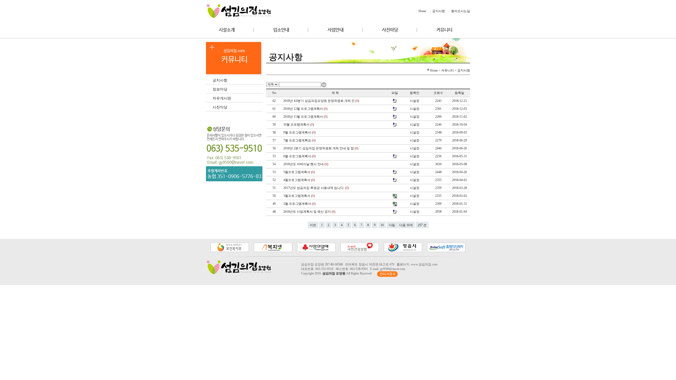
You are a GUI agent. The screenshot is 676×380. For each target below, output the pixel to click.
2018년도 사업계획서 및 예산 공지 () (309, 211)
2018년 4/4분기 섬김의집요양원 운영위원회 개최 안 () (321, 101)
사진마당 (220, 107)
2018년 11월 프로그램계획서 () (305, 116)
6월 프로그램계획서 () (299, 156)
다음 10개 (406, 225)
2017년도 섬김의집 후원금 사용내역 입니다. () (316, 188)
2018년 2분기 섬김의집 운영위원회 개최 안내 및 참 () (321, 148)
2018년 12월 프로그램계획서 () (305, 109)
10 (382, 225)
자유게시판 (222, 98)
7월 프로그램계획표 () (299, 140)
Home (422, 11)
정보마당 (220, 89)
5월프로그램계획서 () (299, 172)
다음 (392, 225)
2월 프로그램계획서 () (299, 204)
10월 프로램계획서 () (299, 124)
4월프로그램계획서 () (299, 180)
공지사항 (438, 11)
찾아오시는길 (460, 11)
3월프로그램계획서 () (299, 196)
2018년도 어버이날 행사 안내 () (306, 164)
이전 (313, 225)
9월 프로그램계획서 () (299, 132)
